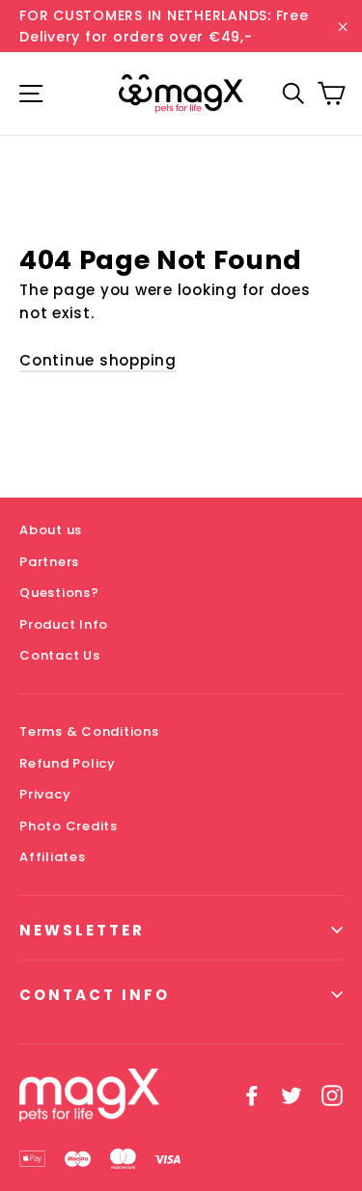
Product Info (63, 624)
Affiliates (52, 857)
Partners (49, 562)
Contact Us (59, 655)
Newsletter (82, 930)
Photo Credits (68, 826)
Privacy (44, 794)
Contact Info (94, 995)
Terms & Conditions (89, 731)
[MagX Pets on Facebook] (252, 1094)
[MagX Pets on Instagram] (332, 1094)
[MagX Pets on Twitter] (291, 1094)
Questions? (59, 592)
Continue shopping (98, 360)
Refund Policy (67, 763)
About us (50, 530)
